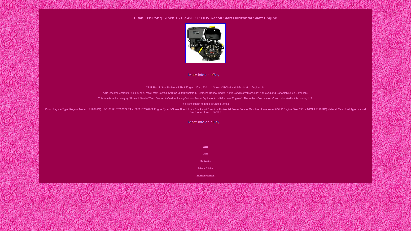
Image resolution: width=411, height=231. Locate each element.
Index (205, 146)
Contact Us (205, 161)
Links (205, 154)
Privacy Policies (205, 168)
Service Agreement (205, 175)
